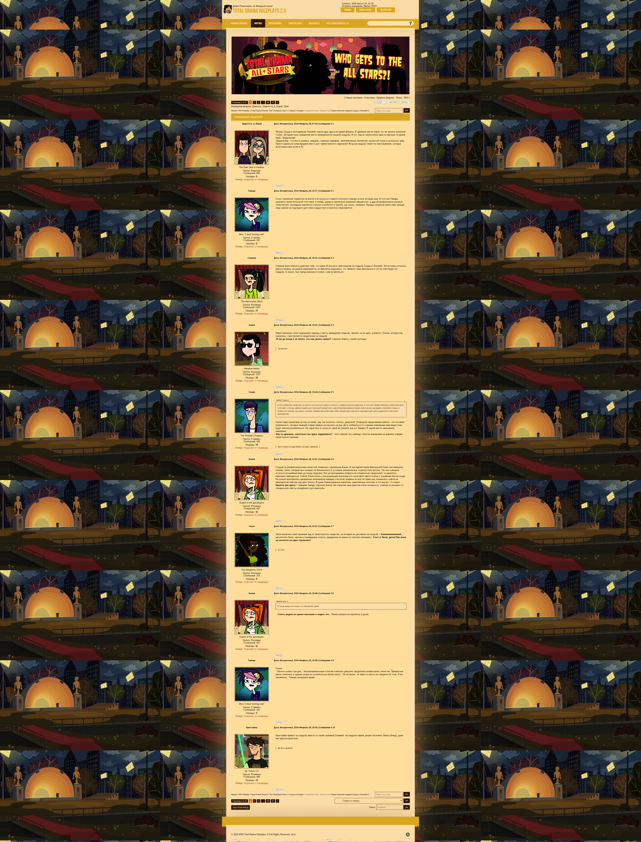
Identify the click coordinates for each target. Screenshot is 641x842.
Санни (252, 392)
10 (334, 727)
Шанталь (256, 106)
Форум (234, 111)
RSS (374, 6)
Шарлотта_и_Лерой (272, 106)
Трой (286, 106)
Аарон (252, 325)
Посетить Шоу (386, 10)
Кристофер (251, 727)
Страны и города (296, 111)
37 (273, 102)
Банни (252, 459)
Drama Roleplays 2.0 (259, 10)
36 (268, 102)
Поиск (399, 97)
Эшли (252, 526)
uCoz (293, 834)
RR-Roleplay (244, 111)
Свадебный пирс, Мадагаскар (317, 111)
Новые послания (354, 97)
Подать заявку (365, 10)
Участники (369, 97)
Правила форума (385, 97)
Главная (347, 10)
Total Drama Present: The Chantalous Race (269, 111)
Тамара (251, 191)
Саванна (252, 258)
